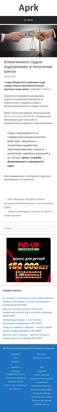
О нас (15, 358)
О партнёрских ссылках (42, 397)
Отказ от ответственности (15, 385)
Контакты (15, 362)
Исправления (41, 382)
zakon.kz (46, 89)
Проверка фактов (41, 404)
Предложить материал (41, 386)
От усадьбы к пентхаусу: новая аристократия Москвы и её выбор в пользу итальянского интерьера (28, 301)
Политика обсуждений (41, 401)
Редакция (42, 371)
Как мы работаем (41, 375)
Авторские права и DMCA (41, 390)
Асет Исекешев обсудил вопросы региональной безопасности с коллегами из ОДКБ (28, 203)
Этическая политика (41, 358)
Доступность (15, 389)
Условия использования (15, 378)
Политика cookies (15, 382)
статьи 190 (21, 116)
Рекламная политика (42, 393)
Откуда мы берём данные (41, 379)
